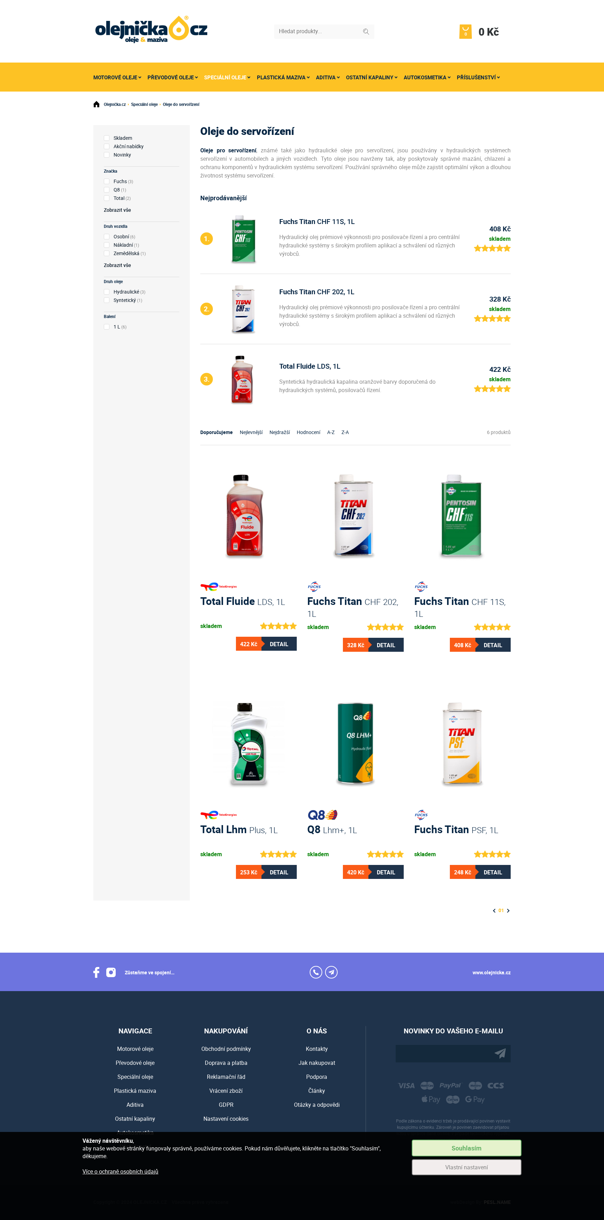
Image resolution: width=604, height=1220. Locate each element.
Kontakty (317, 1049)
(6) (124, 236)
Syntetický (125, 300)
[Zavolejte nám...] (316, 972)
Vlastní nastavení (466, 1167)
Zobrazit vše (117, 210)
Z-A (345, 432)
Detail (279, 644)
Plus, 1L (239, 829)
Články (316, 1091)
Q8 (117, 189)
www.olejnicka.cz (492, 972)
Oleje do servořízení (181, 104)
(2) (122, 198)
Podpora (316, 1077)
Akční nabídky (129, 146)
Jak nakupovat (317, 1063)
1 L (117, 326)
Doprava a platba (226, 1063)
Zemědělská (126, 253)
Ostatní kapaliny (369, 77)
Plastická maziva (281, 77)
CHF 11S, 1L (317, 221)
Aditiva (326, 77)
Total (119, 198)
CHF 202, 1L (316, 291)
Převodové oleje (171, 77)
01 (501, 910)
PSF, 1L (456, 829)
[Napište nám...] (331, 972)
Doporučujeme (216, 432)
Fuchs (120, 181)
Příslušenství (476, 77)
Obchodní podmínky (226, 1049)
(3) (123, 181)
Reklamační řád (226, 1077)
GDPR (226, 1105)
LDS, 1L (309, 366)
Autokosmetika (425, 77)
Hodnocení (308, 432)
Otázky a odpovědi (317, 1105)
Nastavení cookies (226, 1118)
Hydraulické (126, 291)
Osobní (121, 236)
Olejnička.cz (115, 104)
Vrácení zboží (226, 1091)
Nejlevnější (251, 432)
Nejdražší (279, 432)
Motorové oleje (115, 77)
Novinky (122, 154)
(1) (120, 189)
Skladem (123, 138)
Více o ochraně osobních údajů (120, 1171)
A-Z (331, 432)
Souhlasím (467, 1148)
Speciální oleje (225, 77)
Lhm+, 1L (332, 829)
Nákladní (123, 244)
